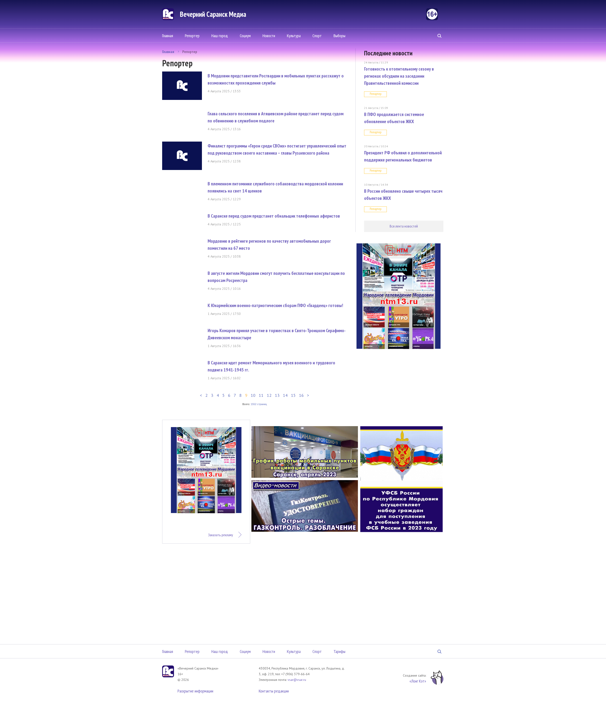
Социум (245, 35)
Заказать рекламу (220, 534)
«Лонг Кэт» (418, 681)
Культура (294, 35)
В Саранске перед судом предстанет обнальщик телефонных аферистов (274, 216)
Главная (167, 35)
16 (301, 395)
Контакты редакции (274, 691)
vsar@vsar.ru (297, 680)
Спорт (317, 35)
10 (253, 395)
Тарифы (339, 651)
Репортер (192, 35)
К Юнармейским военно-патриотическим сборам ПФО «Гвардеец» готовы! (275, 305)
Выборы (339, 35)
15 (293, 395)
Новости (269, 35)
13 (277, 395)
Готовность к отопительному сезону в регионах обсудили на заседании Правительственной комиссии (399, 76)
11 (261, 395)
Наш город (219, 35)
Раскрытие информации (195, 691)
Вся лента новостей (404, 226)
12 (269, 395)
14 (285, 395)
